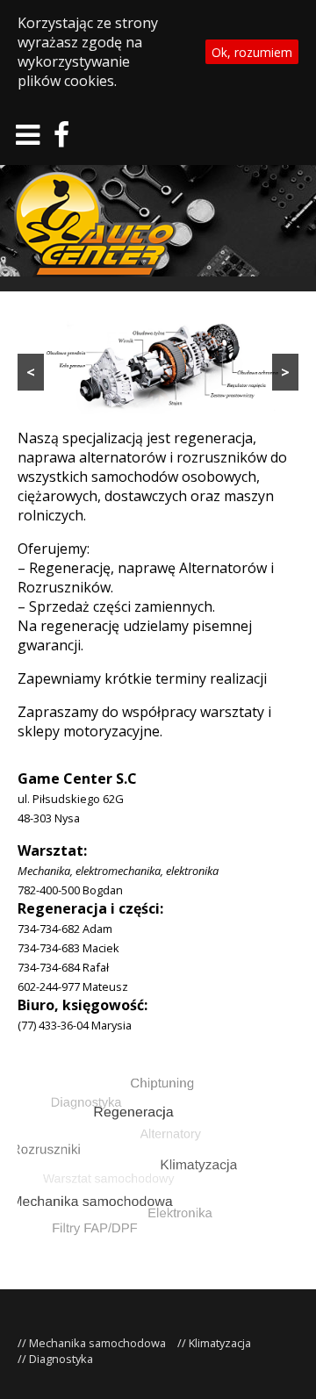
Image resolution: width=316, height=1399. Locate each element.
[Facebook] (61, 139)
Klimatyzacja (220, 1343)
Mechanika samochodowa (97, 1343)
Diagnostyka (61, 1359)
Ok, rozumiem (252, 52)
